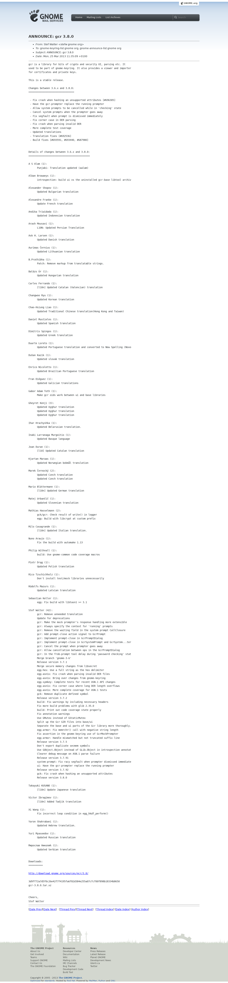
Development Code (73, 969)
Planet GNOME (98, 957)
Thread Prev (67, 909)
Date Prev (35, 909)
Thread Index (104, 909)
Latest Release (97, 954)
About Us (35, 951)
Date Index (122, 909)
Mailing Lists (94, 17)
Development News (100, 960)
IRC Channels (70, 963)
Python (102, 981)
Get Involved (37, 954)
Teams (33, 957)
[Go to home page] (51, 23)
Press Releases (97, 951)
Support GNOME (39, 960)
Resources (69, 948)
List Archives (113, 17)
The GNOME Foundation (43, 966)
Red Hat (71, 981)
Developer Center (72, 951)
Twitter (93, 966)
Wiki (65, 957)
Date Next (49, 909)
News (93, 948)
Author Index (140, 909)
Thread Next (84, 909)
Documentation (71, 954)
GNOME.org (191, 3)
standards (50, 981)
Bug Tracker (69, 966)
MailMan (93, 981)
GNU (113, 981)
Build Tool (68, 972)
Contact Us (36, 963)
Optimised (35, 981)
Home (78, 17)
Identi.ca (95, 963)
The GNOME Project (42, 948)
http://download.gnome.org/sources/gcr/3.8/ (58, 873)
